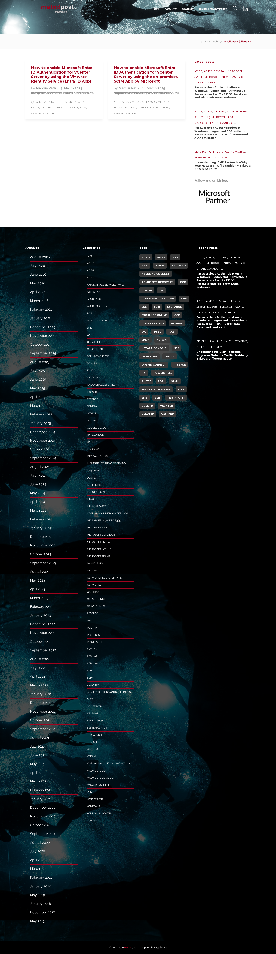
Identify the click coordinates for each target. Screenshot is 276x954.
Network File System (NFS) (104, 577)
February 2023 (41, 607)
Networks (238, 151)
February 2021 (41, 790)
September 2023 (43, 563)
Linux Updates (96, 506)
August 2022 (39, 659)
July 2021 (37, 746)
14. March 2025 (153, 88)
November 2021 (42, 711)
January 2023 (40, 615)
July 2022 (37, 668)
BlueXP (147, 290)
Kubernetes (95, 484)
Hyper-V (92, 442)
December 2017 (42, 912)
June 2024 (38, 484)
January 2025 (40, 423)
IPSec (157, 331)
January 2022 (40, 694)
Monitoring (95, 563)
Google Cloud (96, 427)
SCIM (83, 107)
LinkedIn (224, 180)
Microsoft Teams (98, 556)
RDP (161, 381)
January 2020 (40, 886)
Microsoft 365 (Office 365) (104, 520)
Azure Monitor (97, 306)
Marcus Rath (46, 88)
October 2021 (40, 720)
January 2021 (40, 799)
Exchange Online (154, 315)
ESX (144, 306)
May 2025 (37, 388)
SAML (174, 381)
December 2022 (42, 624)
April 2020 (37, 860)
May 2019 (37, 895)
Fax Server (94, 392)
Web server (95, 799)
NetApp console (154, 348)
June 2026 (38, 274)
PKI (89, 620)
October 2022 (40, 641)
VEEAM (91, 756)
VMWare (148, 414)
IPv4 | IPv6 (213, 151)
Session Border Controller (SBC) (109, 692)
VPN (89, 792)
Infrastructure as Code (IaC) (106, 463)
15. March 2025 (70, 88)
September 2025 (43, 353)
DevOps (92, 363)
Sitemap (187, 8)
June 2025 (38, 379)
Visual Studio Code (100, 777)
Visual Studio (96, 770)
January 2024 (40, 528)
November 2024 (42, 440)
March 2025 (39, 406)
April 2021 (37, 773)
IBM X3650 (93, 449)
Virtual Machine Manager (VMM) (108, 763)
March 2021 (39, 781)
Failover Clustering (101, 384)
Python (92, 649)
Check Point (95, 349)
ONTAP (169, 356)
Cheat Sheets (96, 342)
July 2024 (37, 475)
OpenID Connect (66, 107)
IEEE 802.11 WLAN (97, 456)
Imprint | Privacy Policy (212, 8)
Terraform (94, 734)
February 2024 (41, 519)
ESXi (157, 306)
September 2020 (43, 834)
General (41, 101)
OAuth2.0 (47, 107)
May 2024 (37, 493)
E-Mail (91, 370)
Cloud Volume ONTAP (158, 298)
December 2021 (42, 703)
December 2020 (42, 807)
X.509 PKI (92, 820)
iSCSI (172, 331)
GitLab (91, 420)
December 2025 (42, 327)
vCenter (166, 405)
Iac (144, 331)
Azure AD (179, 265)
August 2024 (40, 467)
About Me (171, 8)
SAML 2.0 (92, 663)
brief (90, 327)
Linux (225, 151)
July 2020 (37, 851)
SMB (144, 397)
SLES (224, 157)
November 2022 (42, 633)
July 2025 (37, 370)
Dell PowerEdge (98, 356)
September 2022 (43, 650)
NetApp (92, 570)
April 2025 (37, 397)
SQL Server (94, 706)
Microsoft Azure (61, 101)
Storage (92, 713)
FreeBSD (92, 399)
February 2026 (41, 309)
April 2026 (37, 292)
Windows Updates (99, 813)
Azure (159, 265)
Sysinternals (96, 720)
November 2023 (42, 545)
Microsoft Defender (101, 534)
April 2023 (37, 589)
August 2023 (40, 571)
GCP (177, 315)
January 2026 (40, 318)
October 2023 (40, 554)
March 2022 (39, 685)
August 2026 (40, 257)
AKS (175, 257)
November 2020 (43, 816)
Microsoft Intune (99, 549)
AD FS (90, 277)
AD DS (208, 71)
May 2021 (37, 764)
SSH (157, 397)
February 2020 (41, 877)
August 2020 (40, 842)
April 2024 (37, 502)
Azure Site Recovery (157, 282)
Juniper (92, 477)
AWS (145, 265)
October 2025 (40, 344)
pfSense (200, 157)
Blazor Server (97, 320)
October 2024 (40, 449)
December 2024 (42, 432)
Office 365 (149, 356)
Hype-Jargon (95, 434)
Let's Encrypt (96, 492)
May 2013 (37, 921)
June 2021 (38, 755)
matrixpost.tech (208, 41)
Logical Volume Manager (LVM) (107, 513)
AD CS (198, 71)
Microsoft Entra (216, 76)
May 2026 (37, 283)
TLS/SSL (92, 742)
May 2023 (37, 580)
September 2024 (43, 458)
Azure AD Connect (156, 273)
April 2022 (37, 676)
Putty (146, 381)
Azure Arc (94, 299)
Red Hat (92, 656)
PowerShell (95, 642)
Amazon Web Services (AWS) (105, 284)
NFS (176, 348)
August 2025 (40, 362)
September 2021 (43, 729)
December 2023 (42, 537)
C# (88, 334)
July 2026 (37, 266)
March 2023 (39, 598)
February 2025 (41, 414)
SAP (89, 670)
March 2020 (39, 869)
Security (213, 157)
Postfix (92, 627)
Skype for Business (156, 389)
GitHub (91, 413)
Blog (156, 8)
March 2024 (39, 510)
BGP (89, 313)
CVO (184, 298)
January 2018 (40, 904)
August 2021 (39, 737)
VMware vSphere (43, 113)
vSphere (167, 414)
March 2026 (39, 301)
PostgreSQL (95, 634)
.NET (89, 256)
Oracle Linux (96, 606)
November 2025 (42, 336)
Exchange (93, 377)
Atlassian (93, 291)
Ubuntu (92, 749)
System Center (97, 727)
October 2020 (40, 825)
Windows (93, 806)
